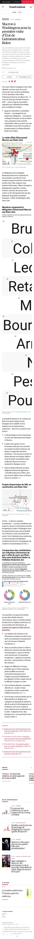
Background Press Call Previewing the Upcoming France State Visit (17, 730)
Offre (3, 915)
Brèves (12, 19)
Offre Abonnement (27, 2)
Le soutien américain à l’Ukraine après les (12, 894)
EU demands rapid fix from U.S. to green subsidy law (16, 745)
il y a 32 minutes (6, 781)
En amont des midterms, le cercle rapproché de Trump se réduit (20, 811)
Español (20, 12)
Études (13, 839)
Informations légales (7, 922)
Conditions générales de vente (10, 924)
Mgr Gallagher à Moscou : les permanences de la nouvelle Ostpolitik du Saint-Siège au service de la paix (21, 866)
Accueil (4, 917)
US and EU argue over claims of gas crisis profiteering (17, 737)
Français (14, 12)
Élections (18, 839)
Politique (18, 806)
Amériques (18, 19)
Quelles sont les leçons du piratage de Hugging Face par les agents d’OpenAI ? (21, 828)
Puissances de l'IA (20, 822)
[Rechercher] (30, 7)
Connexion (17, 2)
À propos (4, 913)
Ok (17, 936)
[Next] (31, 768)
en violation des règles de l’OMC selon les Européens (16, 627)
